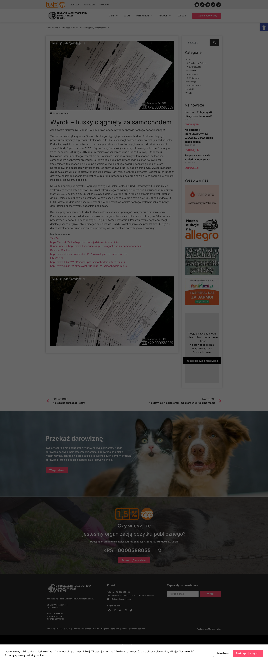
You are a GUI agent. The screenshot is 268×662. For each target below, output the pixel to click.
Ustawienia (222, 653)
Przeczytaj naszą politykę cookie (24, 655)
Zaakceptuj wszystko (248, 653)
